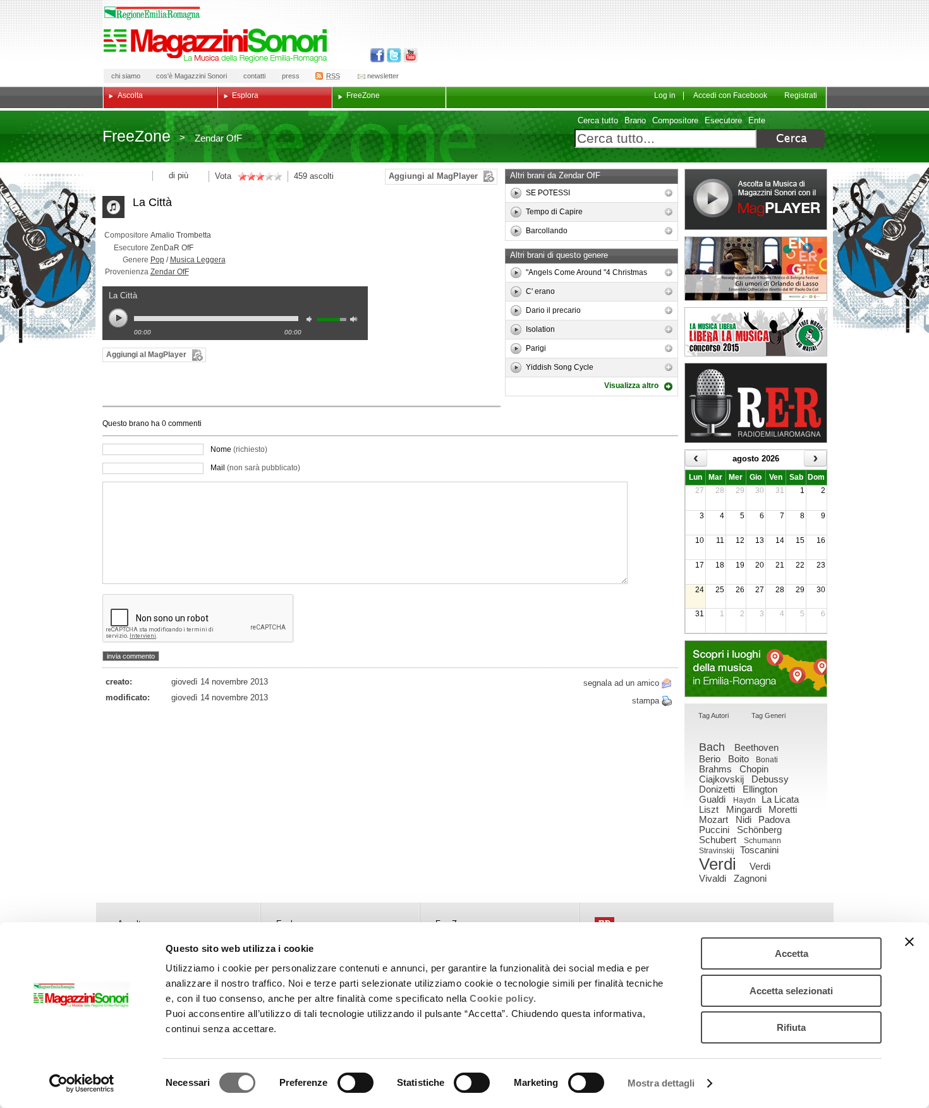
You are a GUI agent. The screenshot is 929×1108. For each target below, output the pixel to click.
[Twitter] (393, 55)
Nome (238, 449)
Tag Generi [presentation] (768, 715)
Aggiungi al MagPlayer (433, 176)
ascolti (322, 176)
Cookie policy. (503, 998)
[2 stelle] (246, 176)
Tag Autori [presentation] (713, 715)
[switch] (355, 1083)
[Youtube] (408, 55)
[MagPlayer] (756, 199)
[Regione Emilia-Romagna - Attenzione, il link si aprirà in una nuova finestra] (152, 13)
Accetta (791, 953)
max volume (355, 321)
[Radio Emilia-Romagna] (756, 402)
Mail (255, 467)
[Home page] (217, 45)
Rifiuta (791, 1027)
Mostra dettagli (661, 1083)
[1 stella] (242, 176)
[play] (516, 193)
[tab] (713, 716)
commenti (184, 423)
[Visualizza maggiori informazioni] (668, 192)
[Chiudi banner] (909, 941)
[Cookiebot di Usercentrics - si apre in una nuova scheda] (82, 1083)
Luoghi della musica (756, 669)
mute (312, 321)
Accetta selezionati (791, 990)
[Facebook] (377, 55)
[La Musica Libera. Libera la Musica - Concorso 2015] (756, 332)
